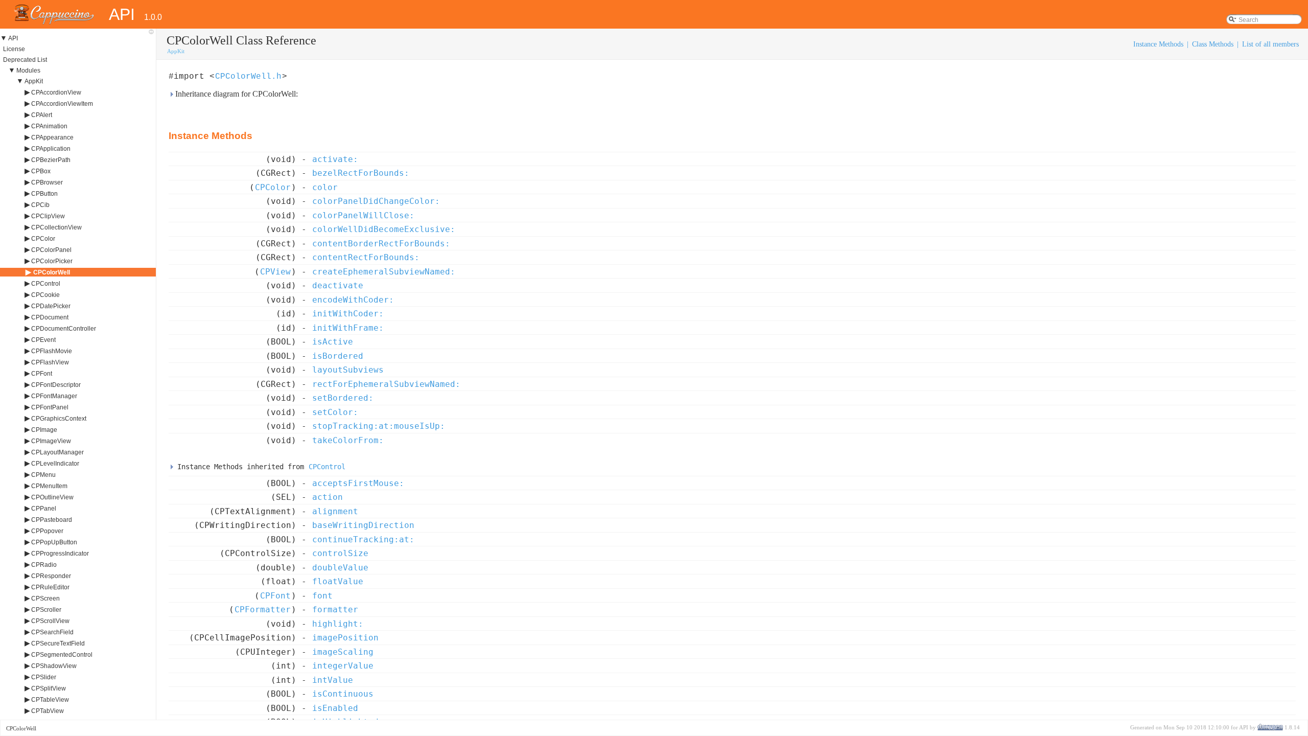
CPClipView (48, 216)
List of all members (1270, 44)
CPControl (45, 283)
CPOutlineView (52, 497)
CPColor (43, 238)
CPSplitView (48, 688)
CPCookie (45, 294)
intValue (332, 680)
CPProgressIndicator (60, 553)
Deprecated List (25, 59)
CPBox (41, 171)
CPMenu (43, 474)
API (13, 38)
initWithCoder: (348, 313)
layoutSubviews (348, 370)
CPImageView (51, 441)
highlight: (337, 624)
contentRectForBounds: (365, 257)
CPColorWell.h (248, 76)
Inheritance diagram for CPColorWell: (235, 93)
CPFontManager (54, 396)
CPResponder (51, 576)
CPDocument (49, 317)
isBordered (337, 356)
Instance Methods (1158, 44)
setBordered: (342, 398)
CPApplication (51, 148)
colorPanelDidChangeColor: (376, 201)
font (322, 596)
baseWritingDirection (363, 525)
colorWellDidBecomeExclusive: (383, 229)
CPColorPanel (51, 250)
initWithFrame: (348, 328)
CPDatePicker (51, 306)
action (327, 497)
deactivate (337, 285)
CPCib (40, 205)
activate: (335, 159)
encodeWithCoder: (353, 300)
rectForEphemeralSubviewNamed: (386, 384)
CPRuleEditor (50, 587)
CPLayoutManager (57, 452)
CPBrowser (47, 182)
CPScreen (45, 598)
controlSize (340, 553)
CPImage (44, 429)
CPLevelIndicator (55, 463)
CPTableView (50, 699)
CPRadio (44, 564)
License (14, 49)
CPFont (41, 373)
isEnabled (335, 708)
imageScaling (342, 652)
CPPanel (43, 508)
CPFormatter (263, 609)
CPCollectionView (56, 227)
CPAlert (41, 115)
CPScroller (46, 609)
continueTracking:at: (363, 539)
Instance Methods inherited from (259, 467)
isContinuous (342, 694)
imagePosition (345, 637)
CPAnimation (49, 126)
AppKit (34, 81)
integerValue (342, 666)
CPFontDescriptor (56, 384)
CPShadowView (54, 666)
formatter (335, 609)
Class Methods (1212, 44)
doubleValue (340, 567)
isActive (332, 342)
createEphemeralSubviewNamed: (383, 272)
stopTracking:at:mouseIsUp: (378, 426)
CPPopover (47, 531)
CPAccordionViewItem (62, 103)
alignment (335, 511)
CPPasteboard (51, 519)
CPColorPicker (52, 261)
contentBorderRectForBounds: (381, 243)
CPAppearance (52, 137)
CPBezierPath (51, 160)
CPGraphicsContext (58, 418)
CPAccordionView (56, 92)
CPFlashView (50, 362)
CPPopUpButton (54, 542)
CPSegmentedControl (61, 654)
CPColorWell (51, 272)
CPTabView (47, 711)
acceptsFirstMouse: (358, 483)
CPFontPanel (49, 407)
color (325, 187)
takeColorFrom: (348, 440)
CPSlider (43, 677)
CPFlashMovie (51, 351)
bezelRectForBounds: (360, 173)
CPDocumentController (63, 328)
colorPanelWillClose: (363, 215)
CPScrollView (50, 621)
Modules (28, 70)
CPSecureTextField (58, 643)
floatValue (337, 581)
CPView (275, 272)
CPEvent (43, 339)
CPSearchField (52, 632)
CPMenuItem (49, 486)
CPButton (44, 193)
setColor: (335, 412)
